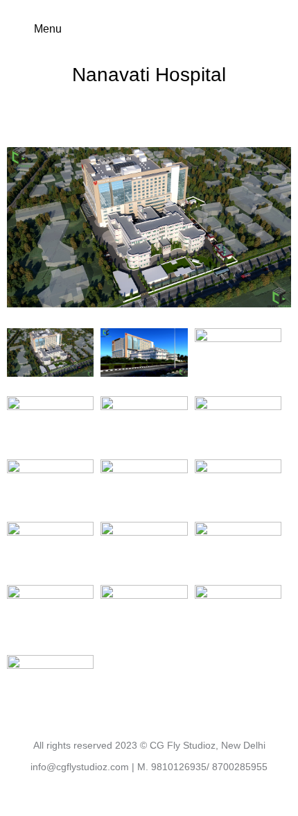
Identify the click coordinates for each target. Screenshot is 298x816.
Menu (48, 29)
